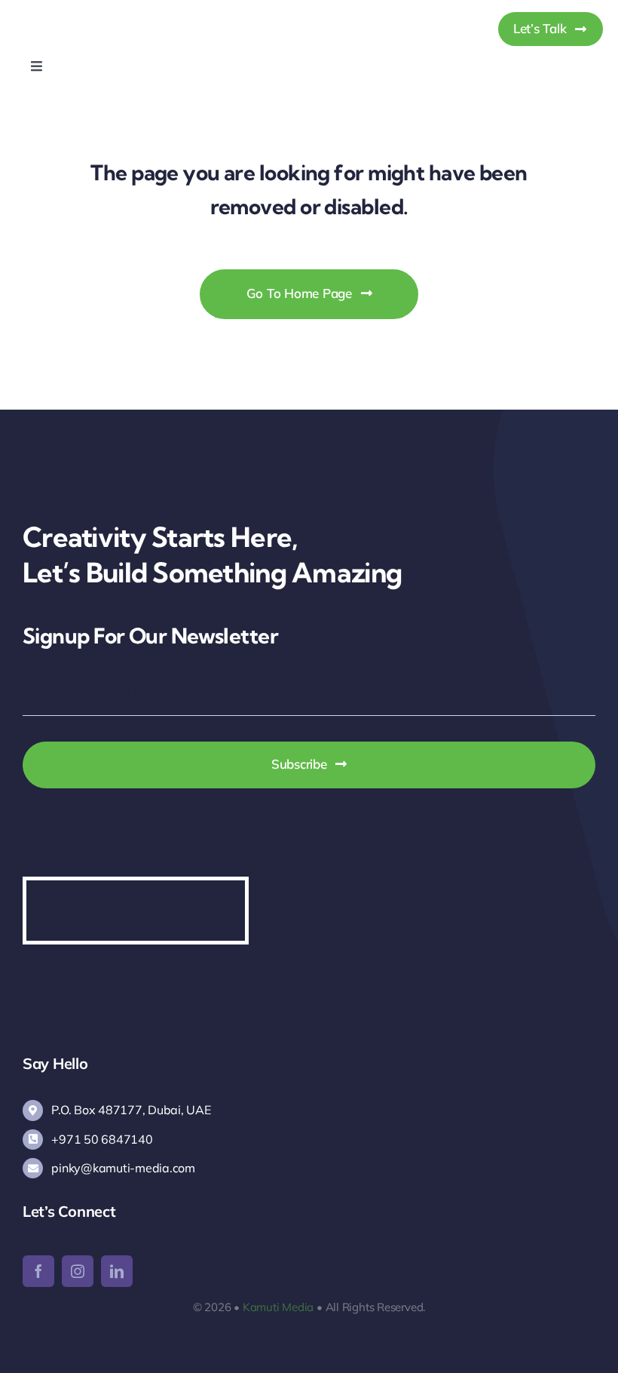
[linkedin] (117, 1271)
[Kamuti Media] (92, 14)
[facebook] (38, 1271)
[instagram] (77, 1271)
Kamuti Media (278, 1307)
